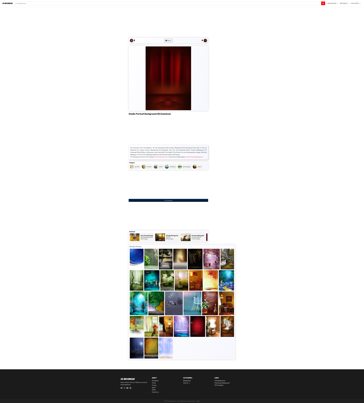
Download (169, 200)
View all (185, 383)
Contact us (155, 392)
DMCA (154, 390)
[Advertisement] (168, 22)
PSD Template (218, 385)
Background (332, 3)
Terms (154, 383)
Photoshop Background (221, 383)
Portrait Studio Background (194, 157)
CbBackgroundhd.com (153, 154)
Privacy (154, 385)
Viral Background (219, 380)
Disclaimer (155, 380)
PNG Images (344, 3)
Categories (355, 3)
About (154, 387)
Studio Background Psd (162, 157)
